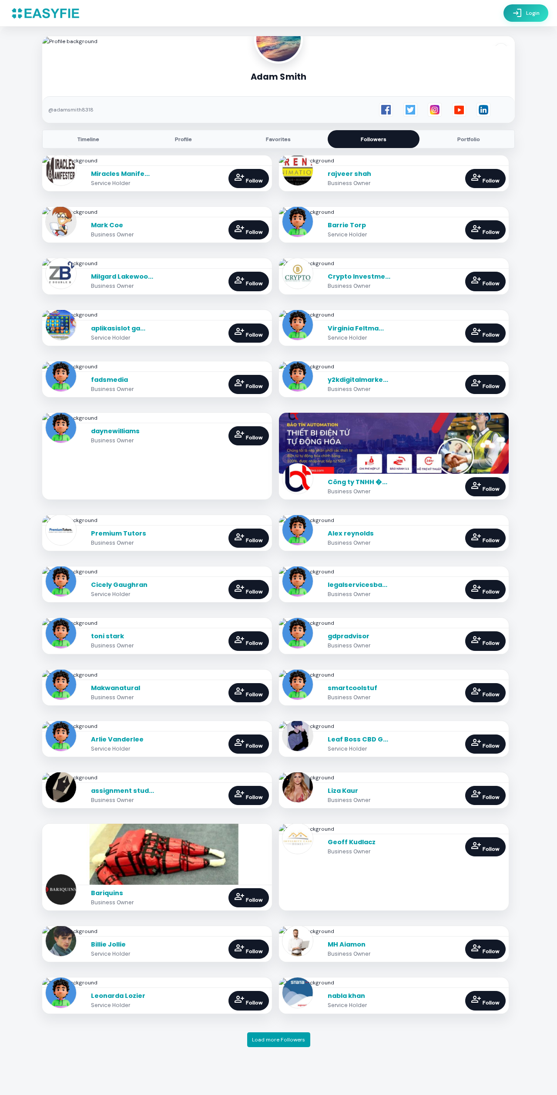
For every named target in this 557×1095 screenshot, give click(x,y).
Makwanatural (115, 688)
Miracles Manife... (120, 173)
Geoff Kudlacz (352, 842)
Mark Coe (107, 225)
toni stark (107, 636)
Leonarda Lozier (118, 995)
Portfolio (468, 139)
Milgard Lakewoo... (122, 276)
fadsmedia (109, 379)
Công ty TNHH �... (357, 482)
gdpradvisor (348, 636)
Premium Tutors (118, 533)
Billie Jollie (108, 944)
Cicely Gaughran (119, 584)
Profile (183, 139)
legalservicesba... (357, 584)
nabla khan (346, 995)
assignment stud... (122, 790)
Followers (373, 139)
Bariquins (107, 893)
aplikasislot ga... (118, 328)
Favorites (278, 139)
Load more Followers (278, 1039)
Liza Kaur (343, 790)
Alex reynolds (351, 533)
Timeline (88, 139)
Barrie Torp (347, 225)
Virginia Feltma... (356, 328)
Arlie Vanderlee (117, 739)
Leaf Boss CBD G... (358, 739)
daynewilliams (115, 431)
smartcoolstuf (352, 688)
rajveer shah (349, 173)
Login (526, 13)
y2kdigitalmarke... (358, 379)
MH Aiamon (347, 944)
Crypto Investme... (359, 276)
